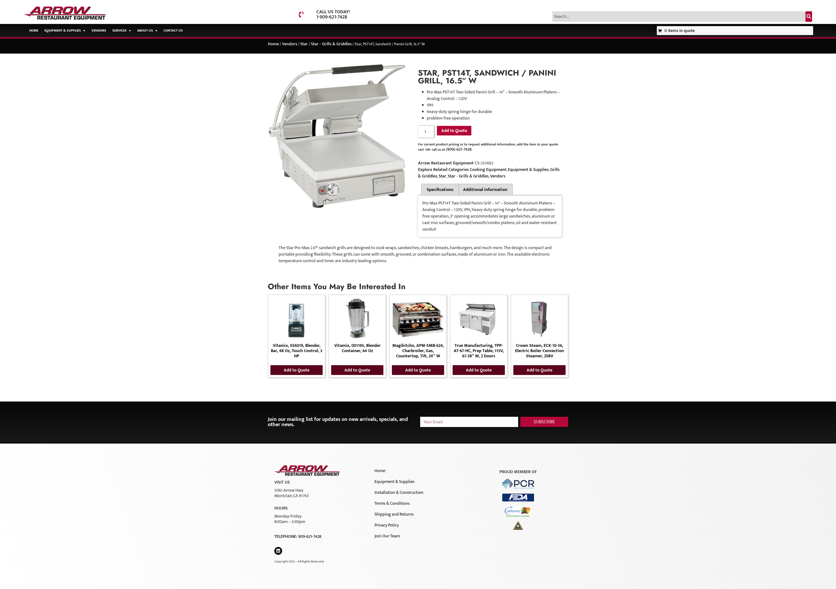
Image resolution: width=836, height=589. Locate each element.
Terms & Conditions (392, 503)
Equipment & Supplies (62, 31)
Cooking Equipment (488, 169)
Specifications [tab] (440, 189)
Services (119, 31)
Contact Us (173, 31)
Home (33, 31)
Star (304, 44)
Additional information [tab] (485, 189)
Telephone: (286, 536)
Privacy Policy (386, 525)
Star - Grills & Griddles (331, 44)
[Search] (809, 16)
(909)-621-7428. (459, 149)
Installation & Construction (398, 492)
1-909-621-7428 (331, 17)
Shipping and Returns (394, 514)
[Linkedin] (278, 551)
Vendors (98, 31)
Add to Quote (454, 130)
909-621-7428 (309, 536)
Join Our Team (387, 536)
